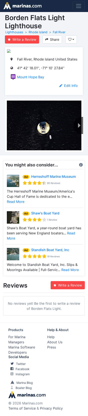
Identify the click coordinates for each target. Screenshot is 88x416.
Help (51, 337)
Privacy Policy (51, 408)
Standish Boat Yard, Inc (50, 250)
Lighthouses (14, 32)
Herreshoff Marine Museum (53, 176)
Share (54, 39)
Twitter (21, 364)
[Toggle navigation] (79, 6)
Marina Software (21, 347)
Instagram (23, 374)
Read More (15, 201)
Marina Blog (24, 382)
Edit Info (71, 85)
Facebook (22, 369)
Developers (17, 352)
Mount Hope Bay (30, 77)
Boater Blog (24, 388)
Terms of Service (22, 408)
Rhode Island (38, 32)
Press (51, 347)
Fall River (59, 32)
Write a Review (24, 39)
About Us (54, 342)
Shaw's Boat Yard (45, 213)
